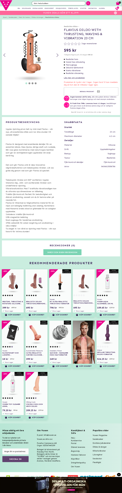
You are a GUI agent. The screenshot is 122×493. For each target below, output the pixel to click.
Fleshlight (97, 462)
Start (5, 17)
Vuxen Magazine (100, 435)
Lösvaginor (97, 455)
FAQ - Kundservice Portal (76, 440)
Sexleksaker (13, 17)
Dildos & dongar (38, 17)
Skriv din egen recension (62, 252)
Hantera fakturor (78, 455)
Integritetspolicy (78, 463)
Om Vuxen (75, 467)
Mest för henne (24, 17)
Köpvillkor (75, 459)
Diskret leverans (78, 447)
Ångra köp (75, 451)
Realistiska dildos (52, 17)
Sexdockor (97, 459)
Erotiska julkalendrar (101, 443)
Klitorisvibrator (99, 451)
